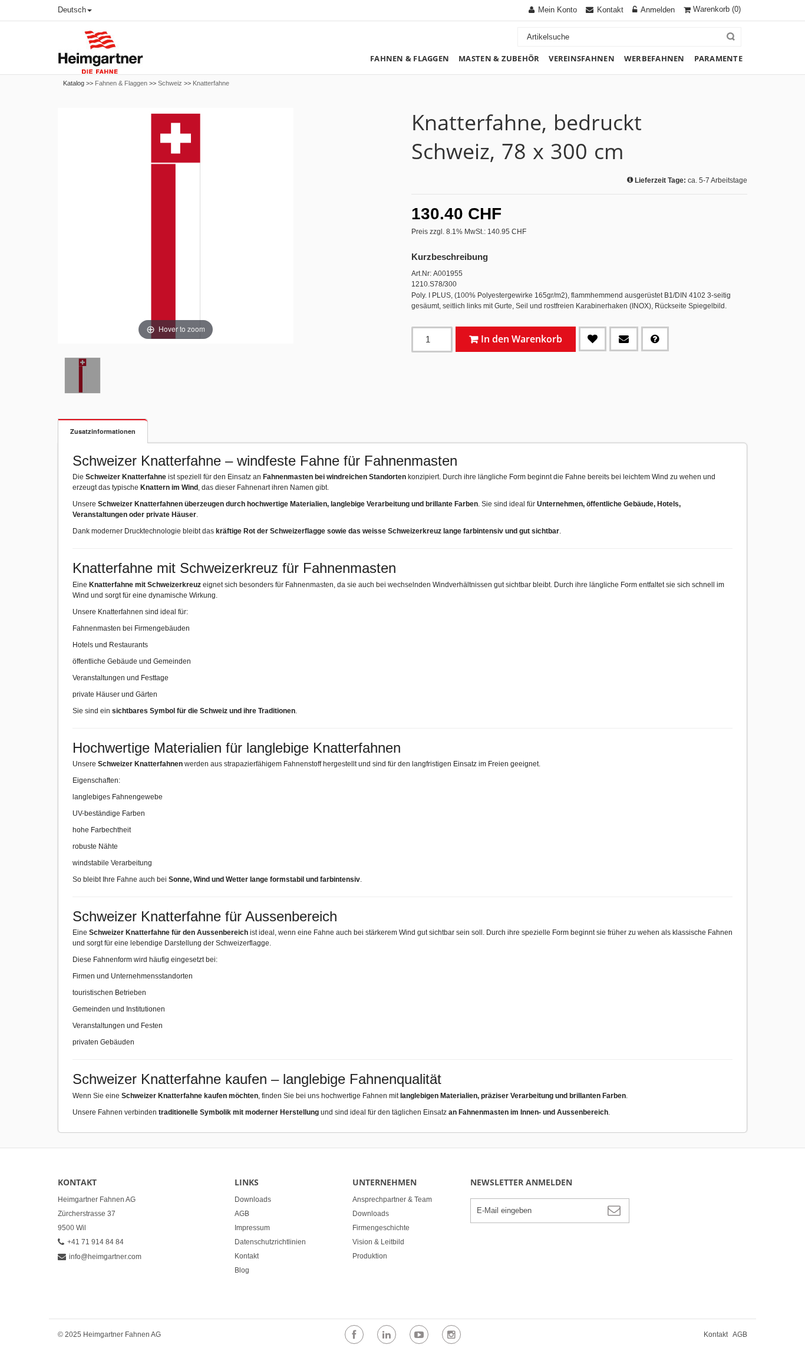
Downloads (253, 1199)
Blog (242, 1270)
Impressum (252, 1228)
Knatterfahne (211, 83)
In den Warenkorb (521, 338)
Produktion (369, 1256)
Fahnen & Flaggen (121, 83)
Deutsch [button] (72, 9)
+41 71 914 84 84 (95, 1242)
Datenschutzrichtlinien (270, 1242)
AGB (242, 1214)
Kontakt (247, 1256)
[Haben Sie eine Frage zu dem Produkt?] (655, 339)
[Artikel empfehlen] (623, 339)
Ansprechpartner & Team (392, 1199)
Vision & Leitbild (378, 1242)
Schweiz (170, 83)
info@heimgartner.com (105, 1257)
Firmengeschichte (381, 1228)
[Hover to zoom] (175, 225)
